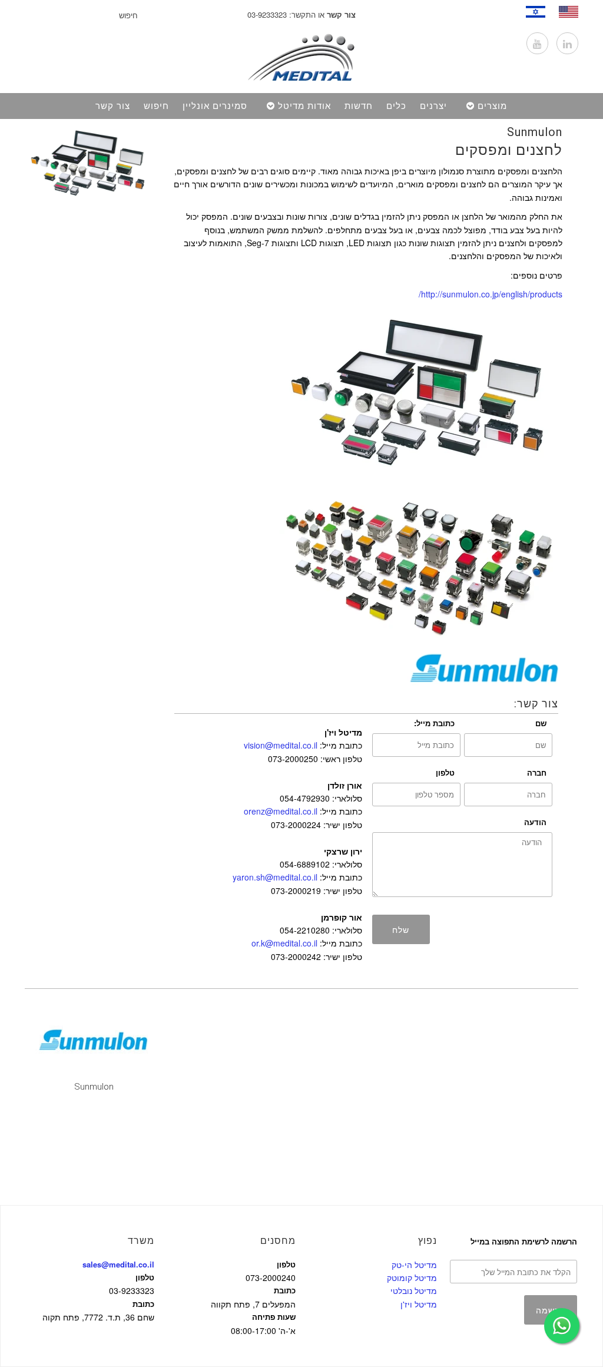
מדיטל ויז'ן (418, 1304)
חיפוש (156, 106)
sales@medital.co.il (118, 1264)
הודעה (535, 822)
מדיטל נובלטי (413, 1290)
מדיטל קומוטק (412, 1277)
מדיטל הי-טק (414, 1264)
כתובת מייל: (434, 723)
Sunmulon (534, 132)
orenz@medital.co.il (280, 811)
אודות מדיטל (304, 106)
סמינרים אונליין (215, 106)
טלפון (445, 772)
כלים (396, 106)
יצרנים (433, 106)
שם (540, 723)
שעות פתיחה (274, 1316)
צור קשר (112, 106)
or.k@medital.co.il (284, 943)
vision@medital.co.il (280, 745)
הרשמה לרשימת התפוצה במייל (524, 1241)
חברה (536, 772)
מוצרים (492, 106)
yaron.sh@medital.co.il (275, 877)
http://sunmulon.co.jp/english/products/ (490, 294)
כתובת (143, 1303)
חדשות (358, 106)
